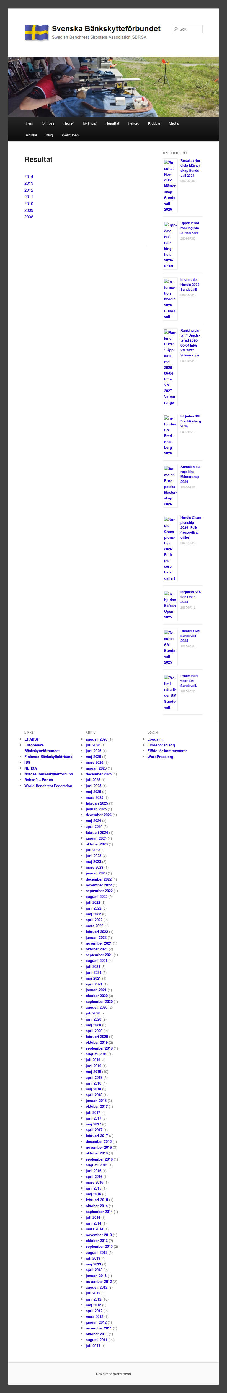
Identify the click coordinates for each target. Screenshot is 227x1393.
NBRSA (30, 768)
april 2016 (94, 1176)
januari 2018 (96, 1100)
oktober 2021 (97, 948)
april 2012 (94, 1310)
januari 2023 (96, 873)
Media (174, 123)
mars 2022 (94, 925)
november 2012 (99, 1281)
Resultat (112, 123)
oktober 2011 (97, 1333)
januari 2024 (96, 838)
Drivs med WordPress (113, 1373)
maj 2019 (93, 1071)
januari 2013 (96, 1275)
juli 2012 (93, 1293)
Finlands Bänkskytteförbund (48, 756)
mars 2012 (94, 1316)
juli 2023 (93, 849)
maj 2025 (93, 791)
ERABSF (31, 739)
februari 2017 (97, 1135)
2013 (28, 183)
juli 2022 (93, 902)
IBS (27, 762)
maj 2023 (93, 861)
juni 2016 (93, 1170)
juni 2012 (93, 1299)
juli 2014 (93, 1217)
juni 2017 (93, 1118)
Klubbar (154, 123)
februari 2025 (97, 803)
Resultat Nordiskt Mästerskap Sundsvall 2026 (191, 168)
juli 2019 (93, 1059)
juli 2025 (93, 779)
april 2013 (94, 1269)
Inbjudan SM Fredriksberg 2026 (190, 421)
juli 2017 (93, 1112)
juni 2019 (93, 1065)
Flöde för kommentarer (167, 750)
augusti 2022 (96, 896)
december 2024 (99, 814)
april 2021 (94, 984)
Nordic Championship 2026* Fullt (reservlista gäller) (191, 527)
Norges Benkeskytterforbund (48, 773)
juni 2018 (93, 1083)
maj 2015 (93, 1193)
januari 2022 (96, 937)
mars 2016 (94, 1182)
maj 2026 (93, 756)
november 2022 (99, 884)
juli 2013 (93, 1258)
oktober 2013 (97, 1240)
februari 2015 (97, 1199)
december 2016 (99, 1141)
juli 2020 (93, 1013)
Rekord (133, 123)
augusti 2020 (96, 1007)
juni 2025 (93, 785)
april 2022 (94, 919)
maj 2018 (93, 1088)
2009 (28, 210)
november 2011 (99, 1328)
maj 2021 (93, 978)
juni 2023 (93, 855)
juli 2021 (93, 966)
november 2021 (99, 943)
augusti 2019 (96, 1053)
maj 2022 (93, 913)
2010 (28, 203)
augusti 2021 (96, 960)
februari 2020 (97, 1036)
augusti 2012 (96, 1287)
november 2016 (99, 1147)
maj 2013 (93, 1264)
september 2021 (99, 954)
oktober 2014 (97, 1205)
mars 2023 (94, 867)
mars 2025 (94, 797)
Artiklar (31, 135)
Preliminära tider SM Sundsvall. (189, 680)
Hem (29, 123)
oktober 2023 (97, 844)
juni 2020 (93, 1019)
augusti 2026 (96, 739)
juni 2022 (93, 908)
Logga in (155, 739)
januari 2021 (96, 989)
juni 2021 (93, 972)
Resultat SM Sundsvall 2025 (190, 635)
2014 (28, 176)
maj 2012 (93, 1304)
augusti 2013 (96, 1252)
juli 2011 (93, 1345)
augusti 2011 (96, 1339)
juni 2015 (93, 1188)
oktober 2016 (97, 1153)
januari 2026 (96, 768)
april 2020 (94, 1030)
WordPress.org (160, 756)
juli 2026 (93, 744)
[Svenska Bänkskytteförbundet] (76, 33)
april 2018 (94, 1094)
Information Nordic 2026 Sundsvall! (190, 284)
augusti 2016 (96, 1164)
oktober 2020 (97, 995)
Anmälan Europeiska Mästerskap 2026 (190, 474)
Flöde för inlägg (161, 744)
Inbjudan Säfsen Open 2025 (190, 596)
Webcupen (70, 135)
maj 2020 (93, 1024)
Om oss (48, 123)
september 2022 (99, 890)
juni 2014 (93, 1223)
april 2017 (94, 1129)
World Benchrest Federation (48, 785)
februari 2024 (97, 832)
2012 (28, 190)
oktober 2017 (97, 1106)
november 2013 (99, 1234)
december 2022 (99, 879)
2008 (28, 217)
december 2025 (99, 773)
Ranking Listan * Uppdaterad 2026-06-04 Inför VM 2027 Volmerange (190, 343)
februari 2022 (97, 931)
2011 (28, 196)
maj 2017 (93, 1124)
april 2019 (94, 1077)
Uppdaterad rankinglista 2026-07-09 (189, 227)
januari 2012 (96, 1322)
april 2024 (94, 826)
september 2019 (99, 1048)
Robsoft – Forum (38, 779)
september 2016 (99, 1159)
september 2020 (99, 1001)
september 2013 (99, 1246)
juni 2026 (93, 750)
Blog (49, 135)
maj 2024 (93, 820)
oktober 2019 (97, 1042)
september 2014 (99, 1211)
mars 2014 (94, 1228)
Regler (68, 123)
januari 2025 (96, 809)
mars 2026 (94, 762)
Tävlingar (89, 123)
